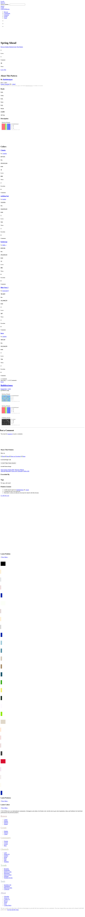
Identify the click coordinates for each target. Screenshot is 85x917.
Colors (5, 819)
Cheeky (3, 150)
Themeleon (7, 886)
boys (2, 333)
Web (5, 860)
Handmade (7, 870)
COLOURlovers (5, 9)
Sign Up (3, 3)
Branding (6, 869)
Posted (6, 389)
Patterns (6, 822)
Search (2, 6)
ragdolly (4, 336)
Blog (5, 845)
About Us (6, 898)
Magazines (7, 873)
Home (5, 857)
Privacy (6, 901)
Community (7, 13)
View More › (4, 557)
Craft (5, 852)
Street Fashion (7, 874)
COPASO (6, 889)
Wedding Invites (8, 877)
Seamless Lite (7, 885)
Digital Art (7, 854)
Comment (3, 60)
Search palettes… (5, 4)
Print (5, 858)
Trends (6, 16)
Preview (17, 469)
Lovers (6, 844)
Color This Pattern (18, 47)
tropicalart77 (5, 290)
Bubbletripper (8, 79)
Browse (6, 12)
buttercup (4, 242)
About (3, 893)
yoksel (13, 84)
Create (2, 7)
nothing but (5, 196)
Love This (3, 69)
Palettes (6, 821)
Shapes (6, 824)
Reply (2, 382)
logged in (10, 434)
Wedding (6, 861)
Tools (5, 18)
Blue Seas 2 (4, 287)
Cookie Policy (7, 905)
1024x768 (14, 471)
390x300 (3, 471)
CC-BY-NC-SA (5, 495)
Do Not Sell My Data (13, 909)
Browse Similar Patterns (7, 47)
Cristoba (4, 153)
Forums (6, 841)
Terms (5, 902)
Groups (6, 842)
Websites (6, 876)
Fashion (6, 855)
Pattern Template (5, 84)
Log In (2, 1)
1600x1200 (26, 471)
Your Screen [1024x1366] (7, 469)
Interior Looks (7, 871)
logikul (4, 199)
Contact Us (7, 899)
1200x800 (20, 471)
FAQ (5, 904)
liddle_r (4, 245)
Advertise (6, 896)
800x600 (8, 471)
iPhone (22, 469)
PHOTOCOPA (8, 888)
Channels (6, 15)
